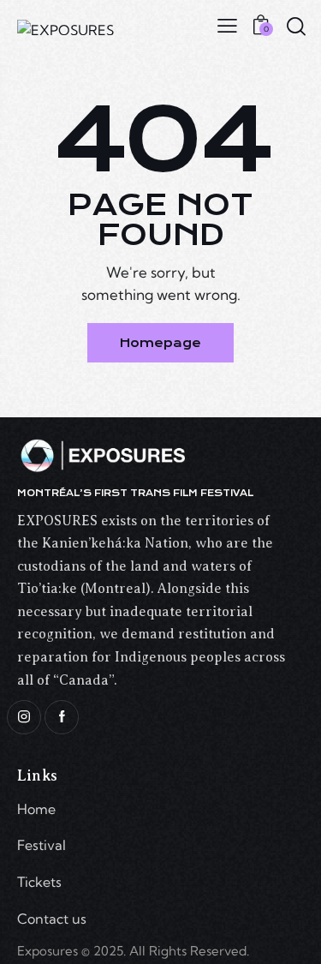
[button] (227, 25)
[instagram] (24, 717)
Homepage (160, 343)
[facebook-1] (62, 717)
